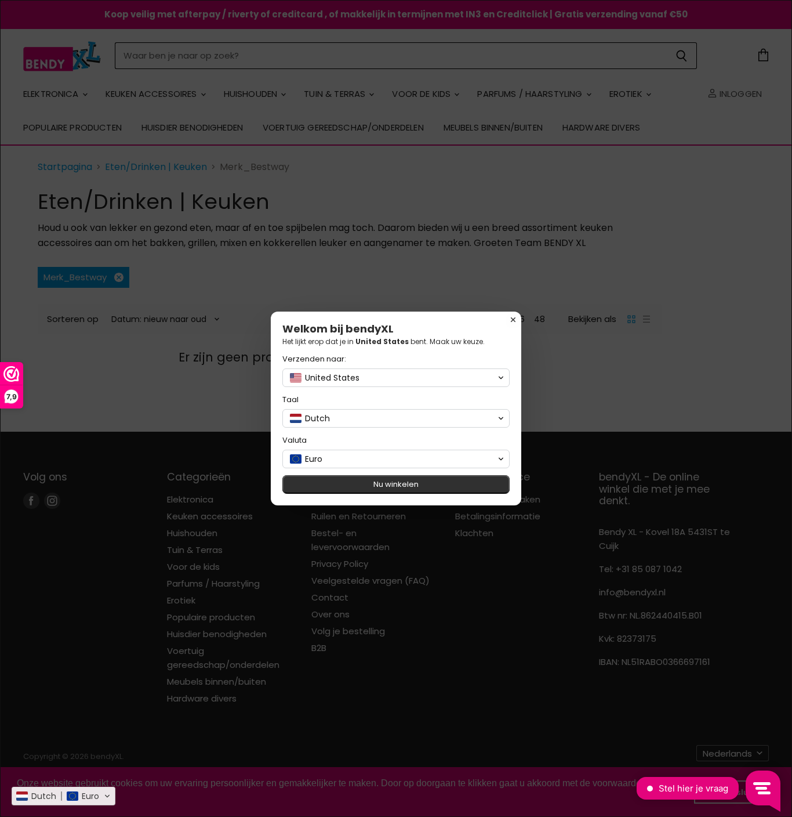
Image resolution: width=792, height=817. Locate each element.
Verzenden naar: (314, 359)
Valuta (294, 440)
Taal (290, 399)
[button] (63, 796)
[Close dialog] (513, 320)
